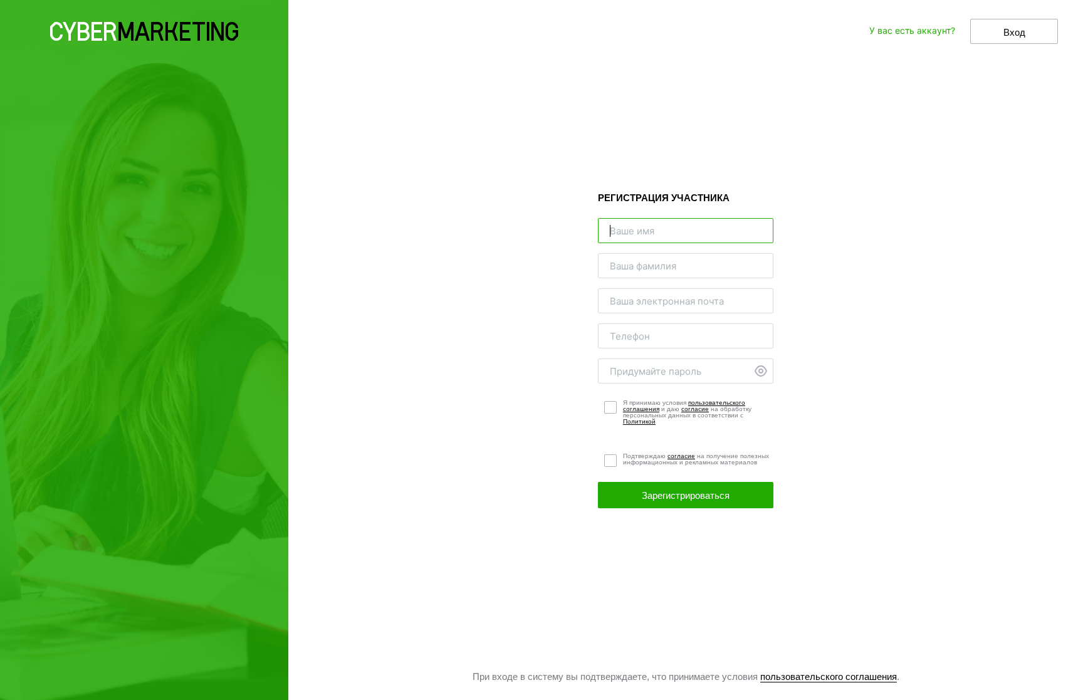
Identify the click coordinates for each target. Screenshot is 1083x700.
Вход (1014, 32)
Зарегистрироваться (686, 495)
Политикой (639, 421)
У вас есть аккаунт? (912, 30)
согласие (695, 408)
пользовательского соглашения (828, 676)
